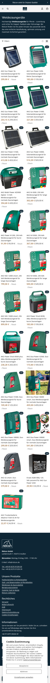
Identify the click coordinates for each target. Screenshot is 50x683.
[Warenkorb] (47, 8)
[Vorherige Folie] (2, 2)
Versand (5, 602)
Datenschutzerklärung (32, 660)
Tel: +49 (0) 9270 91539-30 (12, 566)
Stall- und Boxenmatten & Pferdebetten (17, 582)
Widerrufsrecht (8, 604)
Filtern (6, 41)
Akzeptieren (23, 666)
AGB (3, 607)
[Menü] (2, 8)
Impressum (6, 610)
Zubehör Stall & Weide (10, 590)
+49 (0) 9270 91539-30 (10, 634)
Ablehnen (24, 671)
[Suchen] (7, 8)
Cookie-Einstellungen (10, 615)
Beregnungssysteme (10, 587)
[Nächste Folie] (47, 2)
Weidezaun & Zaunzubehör (12, 585)
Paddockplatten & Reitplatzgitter (14, 580)
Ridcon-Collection (8, 593)
